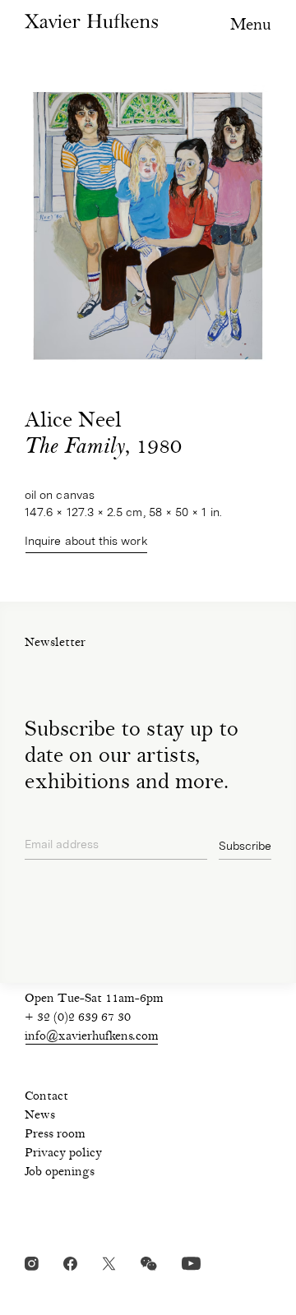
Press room (55, 1135)
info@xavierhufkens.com (92, 1037)
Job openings (60, 1172)
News (40, 1116)
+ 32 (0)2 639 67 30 (78, 1018)
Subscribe (245, 845)
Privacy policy (63, 1153)
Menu (250, 26)
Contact (46, 1097)
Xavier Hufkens (91, 21)
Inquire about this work (86, 540)
